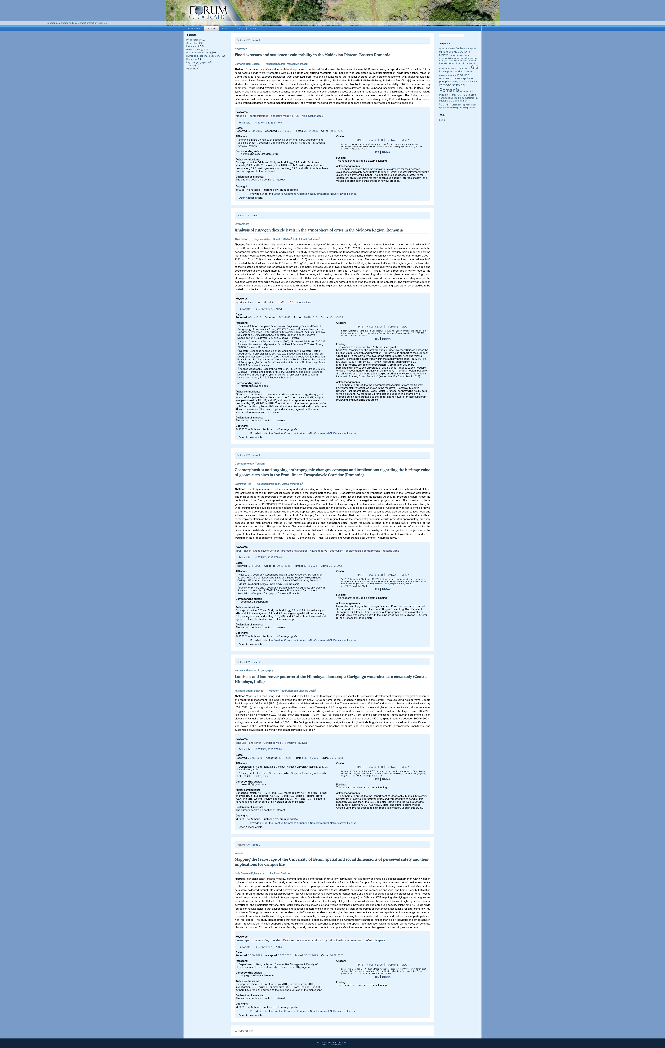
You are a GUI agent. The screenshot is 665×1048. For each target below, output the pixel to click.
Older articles (244, 1030)
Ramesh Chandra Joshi (301, 690)
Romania (449, 90)
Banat (452, 49)
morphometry (445, 78)
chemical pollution (265, 302)
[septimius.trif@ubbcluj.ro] (254, 483)
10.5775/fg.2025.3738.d (268, 557)
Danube (467, 55)
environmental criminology (312, 940)
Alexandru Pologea (268, 483)
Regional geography (196, 62)
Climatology (192, 43)
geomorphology (446, 68)
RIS (377, 152)
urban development (461, 105)
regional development (465, 81)
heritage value (391, 550)
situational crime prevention (346, 940)
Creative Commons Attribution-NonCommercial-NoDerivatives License (315, 193)
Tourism (190, 65)
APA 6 (360, 140)
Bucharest (462, 48)
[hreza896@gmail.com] (266, 689)
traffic (282, 302)
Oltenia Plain (458, 78)
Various (190, 68)
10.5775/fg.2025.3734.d (268, 749)
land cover (255, 742)
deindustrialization (447, 58)
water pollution (469, 108)
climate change (448, 51)
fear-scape (242, 940)
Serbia (473, 94)
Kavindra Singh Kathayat (249, 690)
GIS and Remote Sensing (199, 52)
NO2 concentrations (299, 302)
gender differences (283, 940)
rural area (451, 95)
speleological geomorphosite (363, 550)
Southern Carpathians (451, 97)
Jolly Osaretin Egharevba (249, 873)
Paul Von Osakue (280, 873)
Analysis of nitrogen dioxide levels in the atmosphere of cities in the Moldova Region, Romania (319, 230)
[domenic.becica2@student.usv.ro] (262, 63)
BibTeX (386, 152)
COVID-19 (464, 51)
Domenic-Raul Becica (247, 63)
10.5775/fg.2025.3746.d (268, 122)
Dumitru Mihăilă (282, 239)
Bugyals (303, 742)
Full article (244, 122)
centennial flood (259, 115)
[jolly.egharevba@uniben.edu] (267, 872)
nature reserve (318, 550)
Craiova (443, 55)
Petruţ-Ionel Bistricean (306, 239)
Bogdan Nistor (262, 239)
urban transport (454, 108)
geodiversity (470, 63)
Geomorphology (194, 49)
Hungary (463, 71)
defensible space (375, 940)
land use (241, 742)
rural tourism (463, 95)
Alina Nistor (241, 239)
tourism (445, 104)
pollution (469, 78)
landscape (451, 75)
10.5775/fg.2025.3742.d (268, 308)
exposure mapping (282, 115)
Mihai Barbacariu (275, 63)
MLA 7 (405, 140)
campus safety (260, 940)
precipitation (446, 81)
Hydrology (191, 59)
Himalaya (290, 742)
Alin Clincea (337, 1044)
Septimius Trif (243, 483)
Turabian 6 (392, 140)
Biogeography (193, 39)
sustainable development (453, 100)
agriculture (444, 49)
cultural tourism (456, 55)
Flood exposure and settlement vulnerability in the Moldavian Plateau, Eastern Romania (312, 54)
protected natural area (294, 550)
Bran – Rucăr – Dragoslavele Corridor (257, 550)
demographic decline (467, 58)
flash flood (450, 63)
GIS (297, 115)
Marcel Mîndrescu (297, 63)
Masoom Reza (277, 690)
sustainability (471, 97)
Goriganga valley (273, 742)
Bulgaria (472, 49)
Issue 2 (256, 40)
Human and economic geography (203, 56)
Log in (442, 120)
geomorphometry (462, 68)
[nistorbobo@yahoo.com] (250, 238)
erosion (463, 61)
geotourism (336, 550)
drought (443, 60)
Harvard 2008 (375, 140)
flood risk (241, 115)
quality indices (244, 302)
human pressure (448, 71)
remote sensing (452, 85)
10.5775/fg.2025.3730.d (268, 946)
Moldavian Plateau (312, 115)
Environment (192, 46)
